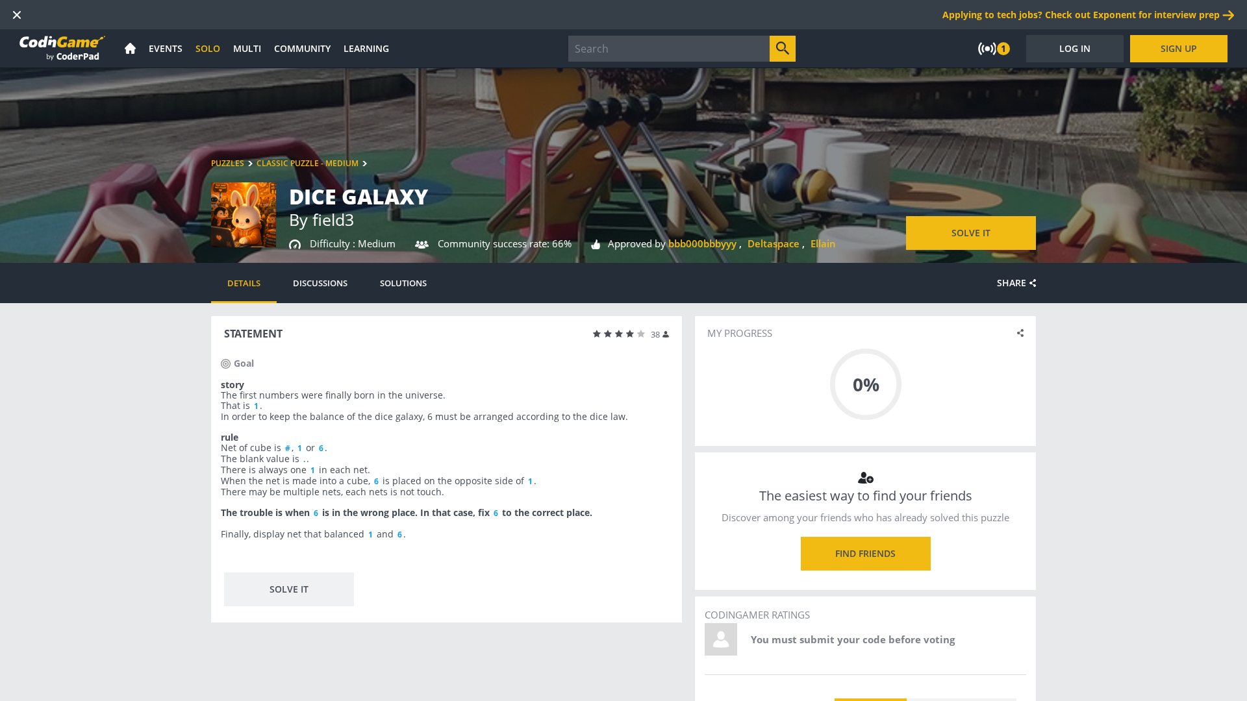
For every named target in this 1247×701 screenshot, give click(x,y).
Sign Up (1179, 48)
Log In (1074, 48)
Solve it (970, 233)
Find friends (865, 553)
